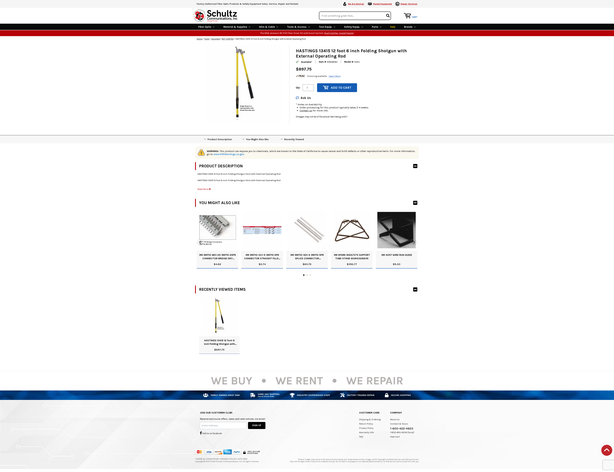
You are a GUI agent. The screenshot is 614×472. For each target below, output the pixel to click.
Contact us (306, 110)
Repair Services (409, 4)
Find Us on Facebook (212, 433)
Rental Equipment (382, 4)
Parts (375, 26)
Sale (392, 26)
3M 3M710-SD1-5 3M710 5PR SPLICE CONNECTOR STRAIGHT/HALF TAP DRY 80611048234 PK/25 (307, 256)
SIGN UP (256, 425)
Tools (206, 39)
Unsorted (215, 39)
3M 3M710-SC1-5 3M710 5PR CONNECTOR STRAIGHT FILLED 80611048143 (262, 256)
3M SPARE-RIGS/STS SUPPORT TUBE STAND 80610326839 (352, 256)
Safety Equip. (352, 26)
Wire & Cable (267, 26)
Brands (408, 26)
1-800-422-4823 (401, 428)
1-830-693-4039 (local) (402, 432)
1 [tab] (303, 275)
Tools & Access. (297, 26)
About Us (395, 419)
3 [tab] (310, 275)
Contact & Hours (399, 423)
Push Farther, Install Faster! (339, 33)
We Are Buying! (356, 4)
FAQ (361, 436)
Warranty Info (366, 432)
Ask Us (306, 98)
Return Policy (366, 423)
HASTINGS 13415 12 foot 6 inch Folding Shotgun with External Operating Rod (219, 342)
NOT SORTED (228, 39)
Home (199, 39)
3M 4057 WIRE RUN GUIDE (396, 254)
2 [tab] (307, 275)
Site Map (243, 459)
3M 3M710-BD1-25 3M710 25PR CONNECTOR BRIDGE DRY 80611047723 (217, 256)
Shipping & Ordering (370, 419)
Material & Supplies (235, 26)
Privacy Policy (366, 428)
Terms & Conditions (207, 459)
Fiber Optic (204, 26)
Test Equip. (325, 26)
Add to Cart (341, 88)
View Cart (395, 436)
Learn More (334, 76)
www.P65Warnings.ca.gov (228, 154)
